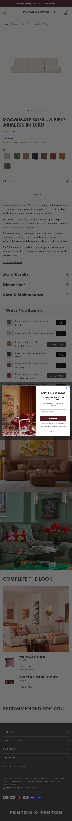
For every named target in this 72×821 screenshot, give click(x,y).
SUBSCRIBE (53, 418)
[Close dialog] (67, 387)
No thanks (53, 431)
